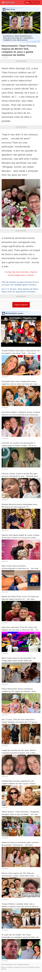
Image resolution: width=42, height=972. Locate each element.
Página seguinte (21, 305)
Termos (24, 967)
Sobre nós (4, 967)
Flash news (35, 2)
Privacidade (30, 967)
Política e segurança (14, 967)
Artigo (27, 2)
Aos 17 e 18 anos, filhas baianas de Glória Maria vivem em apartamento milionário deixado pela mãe (20, 291)
